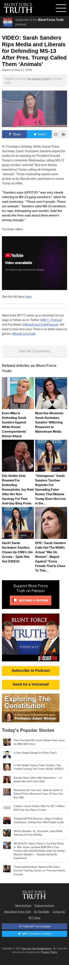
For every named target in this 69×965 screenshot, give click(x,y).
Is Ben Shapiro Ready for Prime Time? (35, 752)
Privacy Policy (49, 952)
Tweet (41, 134)
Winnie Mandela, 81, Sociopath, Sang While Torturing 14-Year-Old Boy (38, 833)
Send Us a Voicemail (31, 684)
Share (16, 134)
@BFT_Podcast (51, 320)
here (28, 296)
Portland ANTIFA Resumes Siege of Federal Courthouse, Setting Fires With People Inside (39, 820)
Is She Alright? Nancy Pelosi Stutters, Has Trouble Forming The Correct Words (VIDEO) (38, 767)
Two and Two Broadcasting (36, 948)
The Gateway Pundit (38, 78)
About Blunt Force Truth (17, 911)
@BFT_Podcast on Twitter (36, 933)
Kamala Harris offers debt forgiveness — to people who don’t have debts (38, 779)
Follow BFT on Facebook (36, 926)
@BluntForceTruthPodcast (40, 324)
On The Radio (41, 911)
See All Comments (34, 351)
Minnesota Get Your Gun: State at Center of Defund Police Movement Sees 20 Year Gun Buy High (38, 794)
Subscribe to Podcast (31, 670)
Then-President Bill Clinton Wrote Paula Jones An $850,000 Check (39, 742)
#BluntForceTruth (23, 333)
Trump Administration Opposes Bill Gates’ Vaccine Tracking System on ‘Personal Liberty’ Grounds (40, 870)
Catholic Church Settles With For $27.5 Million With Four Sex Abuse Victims (39, 808)
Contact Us (59, 911)
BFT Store (34, 917)
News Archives (23, 905)
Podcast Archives (44, 905)
